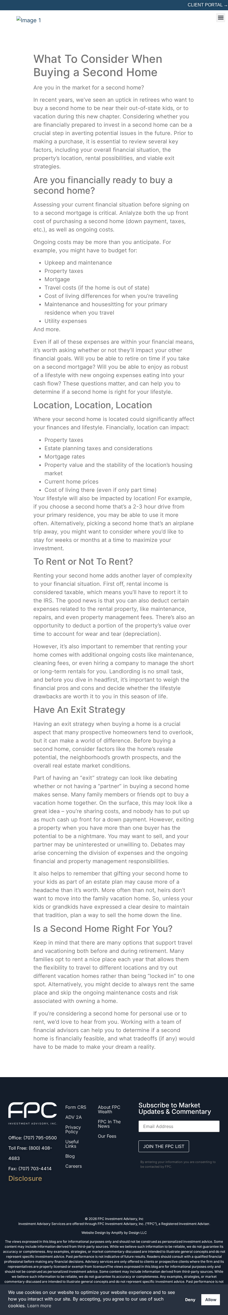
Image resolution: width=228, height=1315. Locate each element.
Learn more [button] (39, 1305)
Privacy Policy (73, 1129)
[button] (220, 17)
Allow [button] (210, 1299)
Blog (70, 1156)
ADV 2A (73, 1117)
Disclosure (25, 1178)
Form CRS (75, 1107)
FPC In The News (109, 1124)
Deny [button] (190, 1299)
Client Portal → (208, 5)
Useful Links (72, 1144)
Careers (73, 1166)
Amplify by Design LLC (129, 1233)
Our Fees (107, 1136)
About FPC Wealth (109, 1109)
